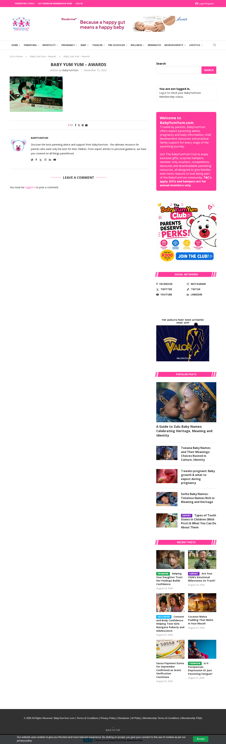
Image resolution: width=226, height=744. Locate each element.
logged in (30, 187)
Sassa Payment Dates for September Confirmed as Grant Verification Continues (170, 670)
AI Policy (136, 718)
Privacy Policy (108, 718)
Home (14, 45)
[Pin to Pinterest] (83, 125)
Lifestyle (194, 45)
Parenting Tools (24, 3)
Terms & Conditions (88, 718)
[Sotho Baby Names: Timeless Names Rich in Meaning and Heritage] (166, 499)
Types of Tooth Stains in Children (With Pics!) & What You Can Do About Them (198, 521)
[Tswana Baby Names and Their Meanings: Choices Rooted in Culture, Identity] (166, 453)
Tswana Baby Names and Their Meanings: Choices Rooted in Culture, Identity (195, 454)
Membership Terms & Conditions (161, 718)
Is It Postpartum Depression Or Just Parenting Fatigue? (200, 668)
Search (161, 64)
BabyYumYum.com (64, 718)
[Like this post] (71, 125)
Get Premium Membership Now (55, 3)
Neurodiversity (173, 45)
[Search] (214, 45)
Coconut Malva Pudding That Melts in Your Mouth (200, 620)
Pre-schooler (116, 45)
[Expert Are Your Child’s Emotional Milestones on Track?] (202, 559)
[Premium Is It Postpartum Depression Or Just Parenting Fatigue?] (202, 649)
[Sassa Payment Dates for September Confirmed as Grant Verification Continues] (170, 649)
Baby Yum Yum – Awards (43, 56)
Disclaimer (123, 718)
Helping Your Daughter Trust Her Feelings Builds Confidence (169, 579)
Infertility (49, 45)
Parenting (30, 45)
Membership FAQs (191, 718)
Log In (79, 3)
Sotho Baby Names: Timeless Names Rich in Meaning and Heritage (198, 498)
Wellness (136, 45)
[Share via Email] (86, 125)
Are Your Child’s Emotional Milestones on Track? (201, 577)
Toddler (97, 45)
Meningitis (154, 45)
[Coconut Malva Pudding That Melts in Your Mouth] (202, 602)
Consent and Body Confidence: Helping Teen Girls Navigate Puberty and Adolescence (170, 623)
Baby (83, 45)
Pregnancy (68, 45)
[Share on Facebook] (75, 125)
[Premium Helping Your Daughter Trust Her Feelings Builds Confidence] (170, 559)
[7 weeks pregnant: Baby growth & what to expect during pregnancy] (166, 476)
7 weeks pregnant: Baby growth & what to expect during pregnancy (198, 477)
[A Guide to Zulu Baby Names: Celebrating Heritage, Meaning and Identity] (186, 402)
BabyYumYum (70, 70)
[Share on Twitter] (79, 125)
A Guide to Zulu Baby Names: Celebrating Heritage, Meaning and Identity (184, 430)
